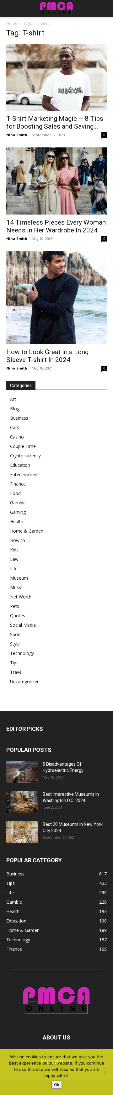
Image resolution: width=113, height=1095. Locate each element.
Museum (19, 578)
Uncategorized (25, 681)
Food (15, 493)
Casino (17, 437)
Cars (14, 427)
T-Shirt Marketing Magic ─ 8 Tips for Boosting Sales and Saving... (54, 122)
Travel (16, 672)
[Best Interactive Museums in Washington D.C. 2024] (22, 802)
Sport (15, 634)
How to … (20, 540)
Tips (14, 663)
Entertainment (24, 474)
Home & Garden (26, 531)
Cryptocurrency (25, 456)
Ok (56, 1084)
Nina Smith (16, 134)
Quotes (17, 616)
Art (13, 399)
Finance (18, 484)
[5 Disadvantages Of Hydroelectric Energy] (22, 772)
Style (15, 644)
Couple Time (23, 446)
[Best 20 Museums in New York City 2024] (22, 832)
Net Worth (20, 597)
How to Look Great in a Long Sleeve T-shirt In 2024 (47, 356)
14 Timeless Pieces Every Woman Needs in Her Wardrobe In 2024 (56, 226)
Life (14, 568)
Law (14, 559)
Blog (14, 409)
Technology (22, 653)
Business (19, 418)
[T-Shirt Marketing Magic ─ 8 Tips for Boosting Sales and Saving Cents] (56, 77)
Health (16, 521)
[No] (105, 1072)
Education (20, 465)
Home (11, 23)
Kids (14, 550)
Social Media (23, 625)
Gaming (18, 512)
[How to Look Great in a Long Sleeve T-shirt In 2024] (56, 297)
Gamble (18, 503)
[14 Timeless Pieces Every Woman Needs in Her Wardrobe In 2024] (56, 180)
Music (16, 587)
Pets (14, 606)
